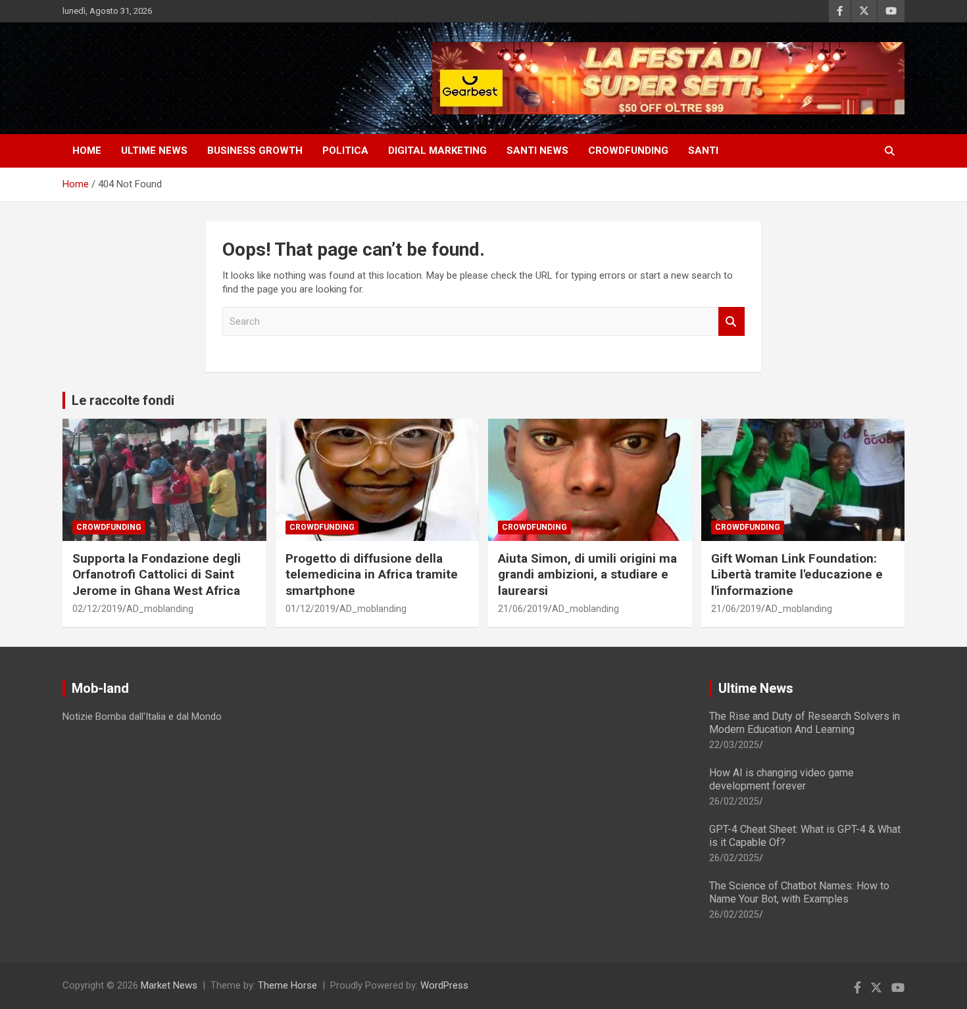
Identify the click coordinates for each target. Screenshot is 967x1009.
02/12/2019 (97, 608)
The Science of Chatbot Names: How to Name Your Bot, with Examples (799, 892)
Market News (169, 985)
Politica (345, 150)
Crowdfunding (108, 527)
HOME (86, 150)
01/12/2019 (310, 608)
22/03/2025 (734, 744)
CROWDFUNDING (628, 150)
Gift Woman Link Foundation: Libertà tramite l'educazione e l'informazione (797, 574)
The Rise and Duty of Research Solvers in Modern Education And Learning (804, 722)
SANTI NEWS (537, 150)
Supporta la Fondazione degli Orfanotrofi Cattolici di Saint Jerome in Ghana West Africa (156, 574)
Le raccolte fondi (123, 400)
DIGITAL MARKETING (437, 150)
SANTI (703, 150)
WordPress (444, 985)
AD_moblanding (159, 608)
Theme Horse (287, 985)
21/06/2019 (523, 608)
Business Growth (255, 150)
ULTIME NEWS (154, 150)
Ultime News (755, 688)
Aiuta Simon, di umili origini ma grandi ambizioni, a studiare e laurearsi (587, 574)
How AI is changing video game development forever (781, 778)
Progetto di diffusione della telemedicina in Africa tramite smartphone (371, 574)
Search (731, 322)
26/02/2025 (734, 801)
